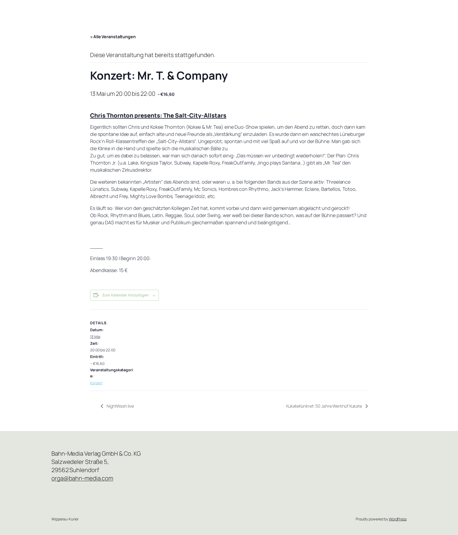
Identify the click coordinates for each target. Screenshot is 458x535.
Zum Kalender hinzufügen (125, 294)
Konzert (96, 382)
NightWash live (120, 406)
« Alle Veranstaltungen (113, 37)
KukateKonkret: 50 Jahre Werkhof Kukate (324, 406)
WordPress (398, 518)
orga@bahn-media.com (82, 478)
